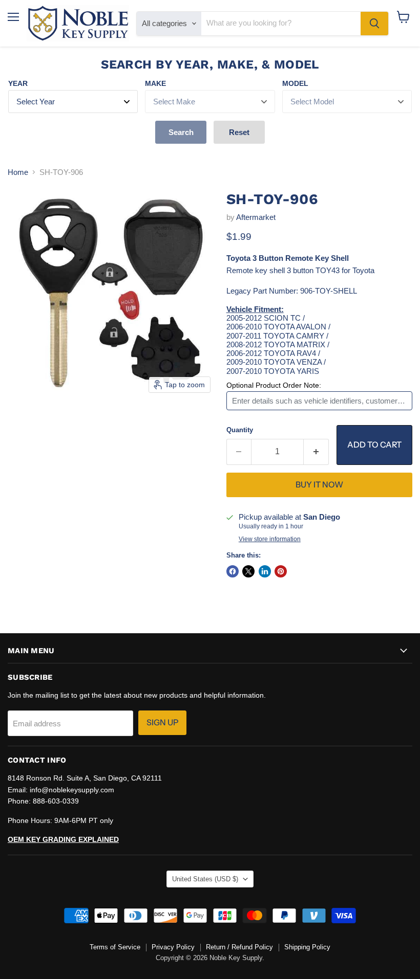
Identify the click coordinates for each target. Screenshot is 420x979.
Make (155, 83)
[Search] (374, 23)
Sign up (162, 722)
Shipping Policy (307, 947)
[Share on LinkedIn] (265, 571)
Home (18, 172)
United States (205, 879)
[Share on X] (248, 571)
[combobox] (281, 23)
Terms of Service (115, 947)
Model (295, 83)
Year (18, 83)
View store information (270, 539)
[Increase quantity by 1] (316, 451)
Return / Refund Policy (239, 947)
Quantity (239, 430)
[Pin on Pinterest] (281, 571)
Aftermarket (256, 217)
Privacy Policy (173, 947)
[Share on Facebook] (232, 571)
